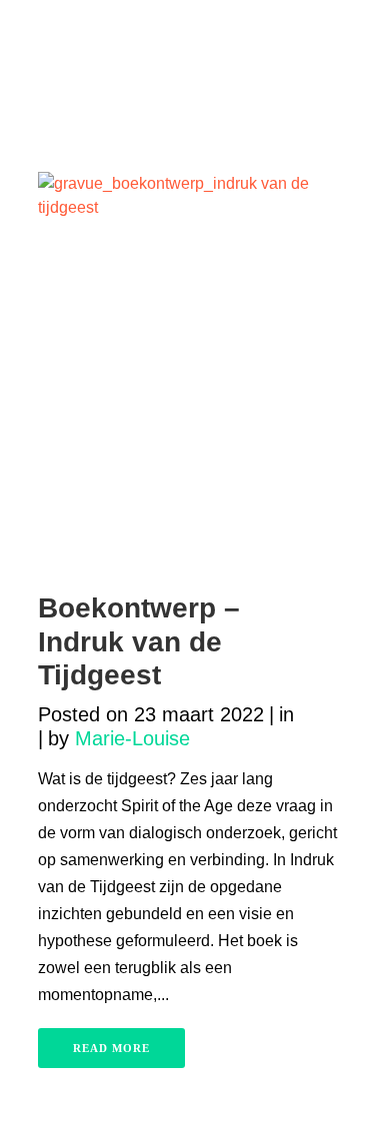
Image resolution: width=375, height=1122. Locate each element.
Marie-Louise (132, 738)
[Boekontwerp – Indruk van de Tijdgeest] (188, 371)
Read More (111, 1048)
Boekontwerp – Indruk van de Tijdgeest (139, 641)
